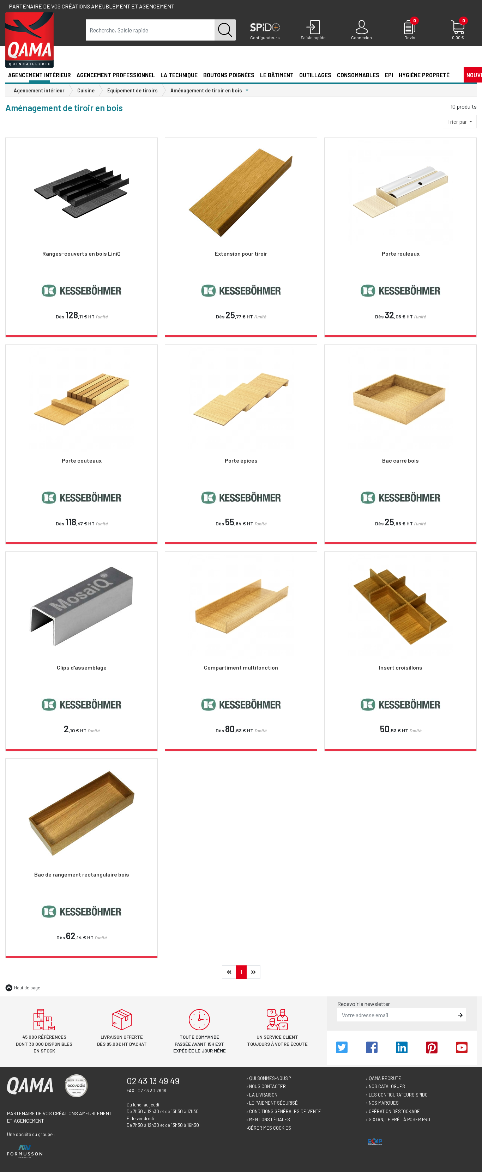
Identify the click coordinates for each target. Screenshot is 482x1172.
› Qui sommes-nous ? (268, 1078)
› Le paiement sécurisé (272, 1103)
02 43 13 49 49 (153, 1080)
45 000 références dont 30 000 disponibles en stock (44, 1044)
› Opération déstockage (393, 1111)
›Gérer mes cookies (268, 1128)
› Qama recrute (383, 1078)
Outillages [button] (315, 75)
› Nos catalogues (385, 1086)
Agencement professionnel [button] (116, 75)
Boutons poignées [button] (228, 75)
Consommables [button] (358, 75)
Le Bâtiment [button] (277, 75)
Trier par (457, 121)
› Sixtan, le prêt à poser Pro (398, 1119)
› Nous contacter (266, 1086)
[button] (455, 74)
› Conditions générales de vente (283, 1111)
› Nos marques (382, 1103)
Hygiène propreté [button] (424, 75)
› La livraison (261, 1095)
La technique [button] (179, 75)
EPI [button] (389, 75)
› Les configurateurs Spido (397, 1095)
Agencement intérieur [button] (39, 75)
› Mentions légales (268, 1119)
